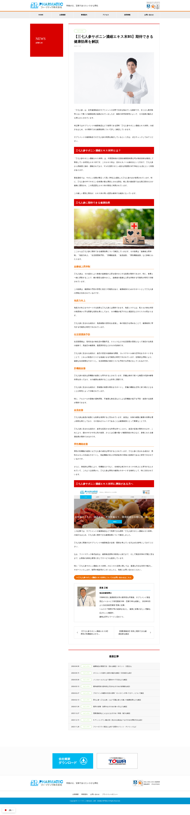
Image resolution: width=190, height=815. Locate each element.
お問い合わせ (149, 15)
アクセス (106, 15)
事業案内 (84, 15)
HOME (40, 15)
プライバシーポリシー (110, 794)
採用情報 (127, 15)
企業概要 (62, 15)
